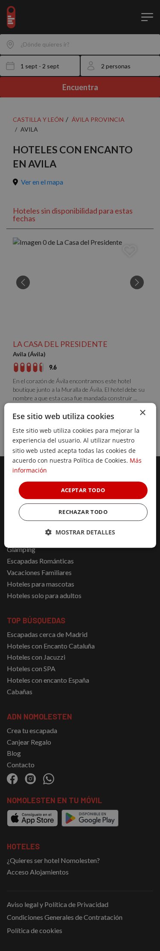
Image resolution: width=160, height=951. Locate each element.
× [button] (142, 413)
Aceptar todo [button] (83, 490)
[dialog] (80, 475)
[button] (80, 532)
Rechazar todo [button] (83, 512)
